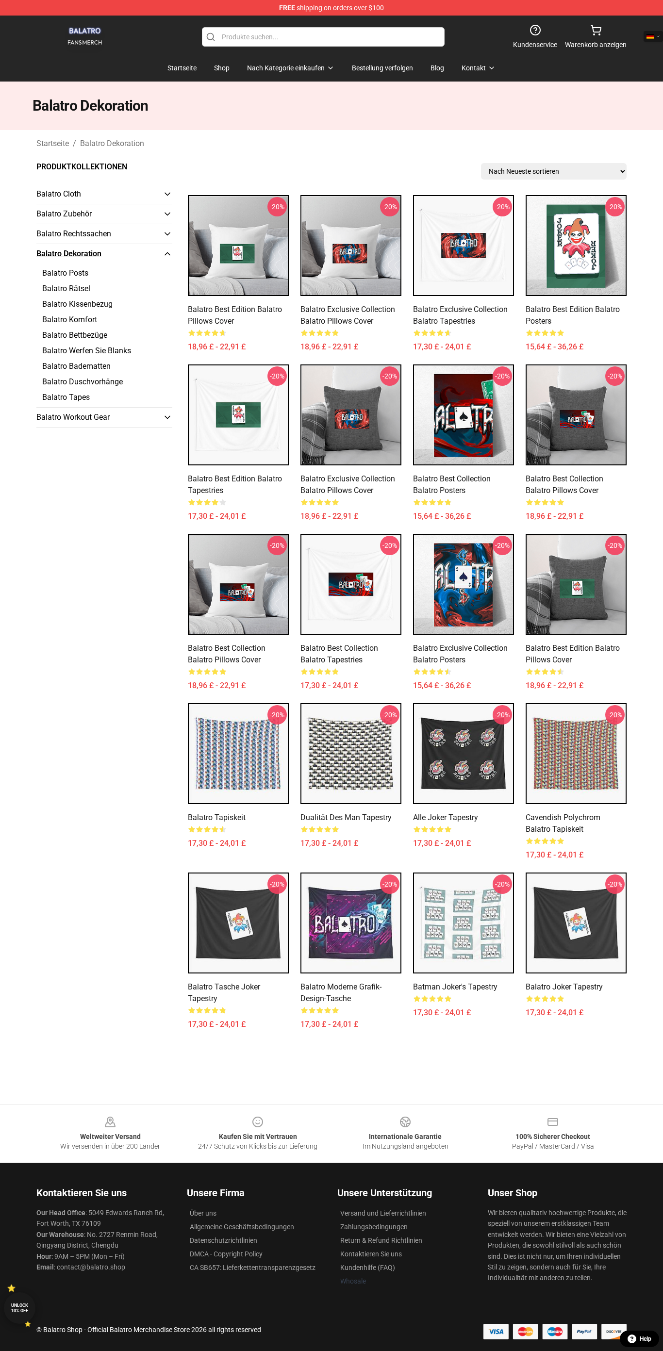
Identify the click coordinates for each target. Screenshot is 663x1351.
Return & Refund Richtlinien (381, 1240)
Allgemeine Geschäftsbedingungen (242, 1227)
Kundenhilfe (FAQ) (367, 1267)
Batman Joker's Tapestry (455, 986)
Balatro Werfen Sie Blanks (86, 350)
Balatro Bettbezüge (74, 335)
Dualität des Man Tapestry (346, 817)
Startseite (52, 143)
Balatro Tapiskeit (217, 817)
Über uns (203, 1213)
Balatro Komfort (69, 319)
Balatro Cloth (58, 193)
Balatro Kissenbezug (77, 304)
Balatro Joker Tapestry (564, 986)
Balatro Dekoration (112, 143)
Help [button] (645, 1338)
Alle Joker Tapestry (445, 817)
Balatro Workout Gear (73, 417)
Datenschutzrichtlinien (223, 1240)
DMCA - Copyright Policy (226, 1254)
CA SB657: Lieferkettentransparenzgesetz (252, 1267)
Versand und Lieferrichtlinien (383, 1213)
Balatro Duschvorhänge (82, 381)
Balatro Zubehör (64, 213)
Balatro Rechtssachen (73, 233)
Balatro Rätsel (66, 288)
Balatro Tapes (66, 397)
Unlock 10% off (19, 1308)
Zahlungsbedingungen (374, 1227)
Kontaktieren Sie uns (371, 1254)
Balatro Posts (65, 273)
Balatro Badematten (76, 366)
